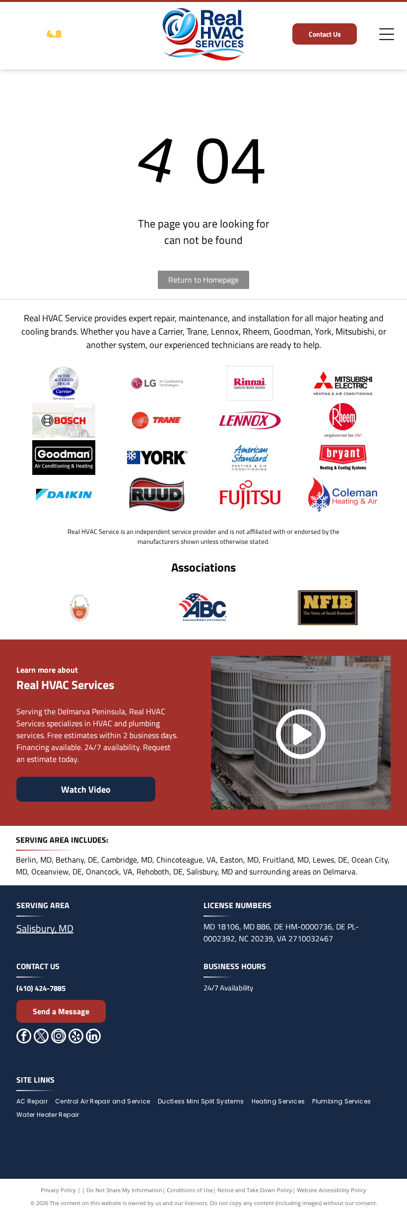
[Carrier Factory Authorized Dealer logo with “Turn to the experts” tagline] (63, 383)
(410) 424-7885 (41, 988)
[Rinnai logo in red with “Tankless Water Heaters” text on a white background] (249, 383)
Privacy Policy (58, 1190)
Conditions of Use (190, 1190)
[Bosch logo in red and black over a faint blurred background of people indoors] (63, 420)
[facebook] (23, 1037)
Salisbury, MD (44, 928)
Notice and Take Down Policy (254, 1190)
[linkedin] (93, 1037)
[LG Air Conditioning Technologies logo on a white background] (157, 383)
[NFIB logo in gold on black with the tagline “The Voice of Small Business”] (328, 607)
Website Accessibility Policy (331, 1190)
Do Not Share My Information (124, 1190)
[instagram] (58, 1037)
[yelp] (75, 1037)
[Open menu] (386, 34)
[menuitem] (35, 1101)
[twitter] (41, 1037)
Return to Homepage (203, 280)
